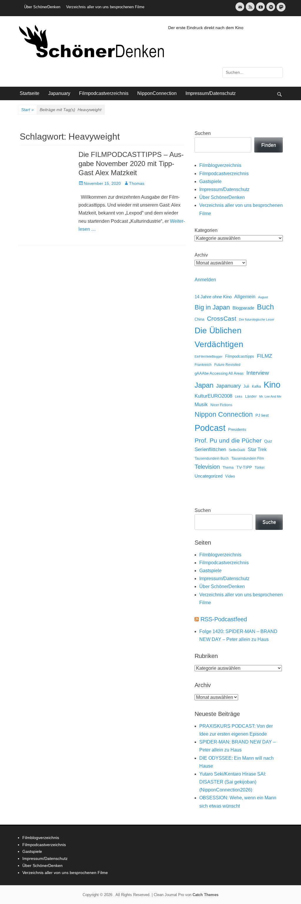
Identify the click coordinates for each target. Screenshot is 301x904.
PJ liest (262, 415)
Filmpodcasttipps (239, 356)
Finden (268, 145)
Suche (269, 522)
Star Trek (257, 449)
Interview (257, 373)
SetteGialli (237, 450)
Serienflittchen (210, 449)
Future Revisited (227, 364)
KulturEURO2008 (213, 396)
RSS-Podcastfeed (223, 619)
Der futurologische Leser (256, 319)
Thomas (136, 183)
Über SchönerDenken (42, 7)
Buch (265, 307)
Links (239, 396)
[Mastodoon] (280, 10)
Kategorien (206, 230)
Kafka (256, 386)
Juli (246, 386)
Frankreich (203, 364)
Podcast (210, 428)
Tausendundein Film (247, 458)
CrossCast (221, 318)
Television (207, 466)
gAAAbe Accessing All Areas (219, 373)
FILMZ (264, 356)
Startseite (29, 93)
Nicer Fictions (221, 405)
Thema (228, 468)
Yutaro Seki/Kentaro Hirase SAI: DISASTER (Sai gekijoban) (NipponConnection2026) (232, 781)
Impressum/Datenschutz (210, 93)
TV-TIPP (244, 467)
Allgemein (244, 296)
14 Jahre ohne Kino (213, 296)
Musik (201, 404)
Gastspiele (210, 181)
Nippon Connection (224, 414)
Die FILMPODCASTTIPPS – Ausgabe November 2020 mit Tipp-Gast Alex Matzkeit (131, 163)
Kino (272, 384)
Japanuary (59, 93)
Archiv (201, 254)
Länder (251, 396)
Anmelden (205, 279)
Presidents (237, 430)
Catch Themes (205, 895)
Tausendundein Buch (212, 458)
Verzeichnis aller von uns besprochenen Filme (105, 7)
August (263, 297)
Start (27, 109)
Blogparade (243, 308)
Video (230, 476)
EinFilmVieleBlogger (209, 356)
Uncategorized (209, 475)
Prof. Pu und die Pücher (228, 440)
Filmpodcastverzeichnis (103, 93)
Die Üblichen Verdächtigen (219, 337)
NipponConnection (157, 93)
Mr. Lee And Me (270, 396)
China (199, 319)
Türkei (260, 467)
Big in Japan (212, 307)
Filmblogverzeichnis (220, 165)
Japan (204, 385)
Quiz (268, 441)
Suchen (203, 133)
